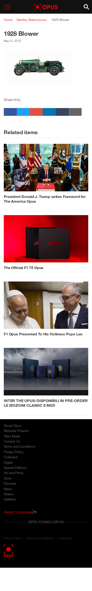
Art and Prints (13, 473)
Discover (10, 483)
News (8, 489)
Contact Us (12, 441)
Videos (8, 494)
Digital (8, 462)
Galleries (10, 499)
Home (8, 20)
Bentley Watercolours (32, 20)
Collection (11, 457)
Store (7, 478)
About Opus (12, 425)
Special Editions (15, 468)
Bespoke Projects (16, 431)
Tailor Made (12, 436)
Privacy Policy (13, 452)
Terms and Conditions (19, 446)
